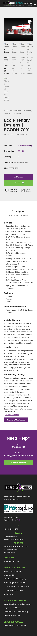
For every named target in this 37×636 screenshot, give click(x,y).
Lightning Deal (21, 625)
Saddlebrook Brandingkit (12, 615)
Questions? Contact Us (15, 420)
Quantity (7, 156)
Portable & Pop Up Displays (13, 590)
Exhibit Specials (9, 625)
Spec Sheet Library (24, 604)
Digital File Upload (10, 604)
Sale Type (8, 145)
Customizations (18, 215)
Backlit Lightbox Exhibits (12, 571)
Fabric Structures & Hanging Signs (15, 579)
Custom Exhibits (9, 575)
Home (6, 110)
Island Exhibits (15, 110)
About (6, 561)
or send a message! (18, 462)
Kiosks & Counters (10, 586)
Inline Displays (9, 583)
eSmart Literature (12, 415)
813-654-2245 (18, 447)
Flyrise (19, 520)
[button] (30, 22)
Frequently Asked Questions (13, 608)
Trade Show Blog (22, 612)
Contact (12, 561)
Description (18, 211)
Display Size (9, 151)
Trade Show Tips (9, 612)
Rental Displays (9, 594)
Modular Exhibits (24, 586)
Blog (17, 561)
